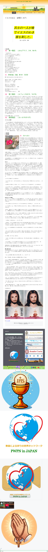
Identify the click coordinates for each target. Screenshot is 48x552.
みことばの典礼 (22, 12)
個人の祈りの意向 (29, 12)
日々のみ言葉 (8, 320)
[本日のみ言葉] (20, 410)
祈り (34, 12)
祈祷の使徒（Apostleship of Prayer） (13, 340)
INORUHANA (13, 8)
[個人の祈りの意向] (19, 547)
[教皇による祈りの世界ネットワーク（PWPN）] (24, 458)
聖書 (43, 12)
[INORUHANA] (31, 367)
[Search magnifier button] (22, 334)
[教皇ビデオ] (21, 499)
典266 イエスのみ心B (12, 115)
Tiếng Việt (7, 331)
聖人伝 (40, 12)
